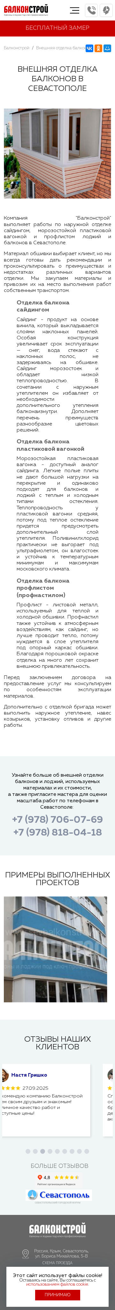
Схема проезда (57, 1263)
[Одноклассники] (98, 48)
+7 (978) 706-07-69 (91, 10)
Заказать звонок (106, 10)
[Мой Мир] (107, 48)
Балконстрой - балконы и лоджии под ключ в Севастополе (26, 12)
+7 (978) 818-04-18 (57, 833)
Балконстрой (16, 48)
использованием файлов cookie (57, 1284)
